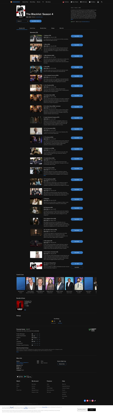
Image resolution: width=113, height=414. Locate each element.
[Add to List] (25, 310)
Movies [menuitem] (38, 2)
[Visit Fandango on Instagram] (92, 401)
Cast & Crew (32, 28)
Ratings (52, 28)
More (72, 19)
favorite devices (85, 21)
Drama (21, 362)
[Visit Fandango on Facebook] (85, 401)
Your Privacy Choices (82, 409)
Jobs (63, 398)
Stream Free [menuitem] (25, 2)
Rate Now (60, 323)
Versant (11, 407)
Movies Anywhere (50, 390)
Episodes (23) (22, 28)
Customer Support (65, 388)
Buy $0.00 (77, 267)
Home (18, 384)
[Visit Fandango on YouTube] (87, 401)
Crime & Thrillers (20, 363)
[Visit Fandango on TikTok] (95, 401)
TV (17, 388)
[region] (56, 409)
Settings (33, 388)
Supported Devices (66, 386)
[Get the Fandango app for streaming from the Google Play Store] (28, 376)
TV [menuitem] (43, 2)
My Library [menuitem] (48, 2)
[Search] (102, 2)
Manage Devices (35, 390)
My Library (34, 384)
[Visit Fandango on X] (90, 401)
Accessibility (64, 396)
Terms (26, 407)
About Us (64, 384)
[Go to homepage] (15, 2)
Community (53, 323)
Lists (48, 384)
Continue (91, 409)
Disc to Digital (49, 388)
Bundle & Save (43, 28)
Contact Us (64, 392)
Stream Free (19, 390)
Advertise (64, 394)
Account (33, 386)
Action (18, 362)
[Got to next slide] (96, 285)
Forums (63, 390)
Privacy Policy (44, 407)
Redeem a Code (35, 392)
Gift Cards (49, 392)
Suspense (26, 362)
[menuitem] (83, 2)
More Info (62, 28)
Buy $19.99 (37, 21)
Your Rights (26, 408)
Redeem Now (62, 364)
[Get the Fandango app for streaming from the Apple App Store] (20, 376)
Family (48, 386)
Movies (18, 386)
